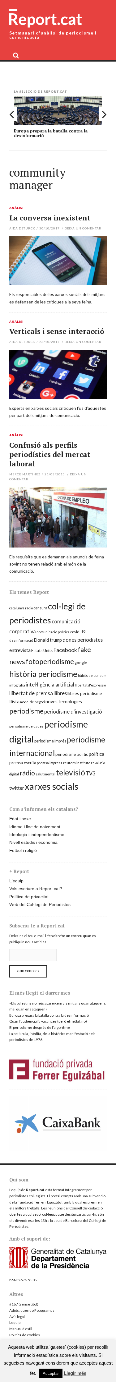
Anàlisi (16, 208)
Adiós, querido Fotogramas (31, 1310)
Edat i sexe (20, 818)
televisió (70, 772)
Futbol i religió (23, 850)
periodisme (26, 711)
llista (14, 701)
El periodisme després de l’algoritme (39, 1027)
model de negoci (32, 702)
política (96, 754)
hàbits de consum (92, 675)
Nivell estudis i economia (33, 842)
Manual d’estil (20, 1328)
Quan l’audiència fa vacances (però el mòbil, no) (48, 1021)
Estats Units (42, 650)
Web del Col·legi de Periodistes (40, 904)
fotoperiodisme (50, 661)
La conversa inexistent (49, 218)
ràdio (27, 773)
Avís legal (17, 1316)
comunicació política (53, 632)
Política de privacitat (29, 896)
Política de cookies (24, 1335)
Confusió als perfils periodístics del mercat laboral (49, 454)
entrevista (20, 650)
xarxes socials (51, 786)
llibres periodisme (84, 693)
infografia (17, 685)
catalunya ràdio (21, 608)
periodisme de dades (26, 726)
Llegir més (75, 1373)
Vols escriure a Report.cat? (35, 888)
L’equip (14, 1322)
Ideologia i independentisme (36, 834)
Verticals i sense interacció (56, 331)
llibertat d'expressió (90, 685)
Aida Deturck (22, 228)
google (81, 662)
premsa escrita (22, 762)
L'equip (16, 880)
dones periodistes (82, 640)
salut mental (45, 774)
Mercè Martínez (25, 474)
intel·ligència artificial (50, 684)
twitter (16, 788)
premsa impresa (49, 763)
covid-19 (77, 632)
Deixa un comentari (84, 228)
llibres (60, 693)
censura (40, 608)
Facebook (65, 650)
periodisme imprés (50, 741)
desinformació (21, 640)
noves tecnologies (63, 701)
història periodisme (43, 674)
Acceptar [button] (51, 1373)
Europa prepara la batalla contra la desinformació (51, 133)
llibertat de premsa (31, 693)
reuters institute (76, 763)
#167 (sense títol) (23, 1304)
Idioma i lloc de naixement (34, 826)
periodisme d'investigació (73, 711)
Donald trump (48, 640)
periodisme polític (71, 754)
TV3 (90, 773)
